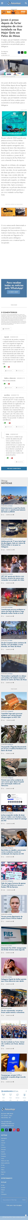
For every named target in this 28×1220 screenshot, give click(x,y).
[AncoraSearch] (26, 3)
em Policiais (10, 506)
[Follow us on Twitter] (10, 1130)
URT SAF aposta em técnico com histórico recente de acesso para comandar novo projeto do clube (12, 578)
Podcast (3, 1190)
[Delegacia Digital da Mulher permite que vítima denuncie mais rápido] (14, 966)
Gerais (2, 1158)
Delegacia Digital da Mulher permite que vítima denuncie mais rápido (13, 980)
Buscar (24, 1200)
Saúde (2, 1174)
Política (2, 1169)
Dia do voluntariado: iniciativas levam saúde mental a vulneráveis (12, 1011)
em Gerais (9, 914)
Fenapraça (3, 1156)
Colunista (3, 1143)
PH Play (2, 1165)
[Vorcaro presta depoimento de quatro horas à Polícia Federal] (14, 904)
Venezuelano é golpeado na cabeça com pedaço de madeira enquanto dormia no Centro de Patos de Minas (14, 678)
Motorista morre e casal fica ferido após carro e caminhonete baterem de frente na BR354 (13, 510)
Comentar (6, 329)
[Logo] (14, 3)
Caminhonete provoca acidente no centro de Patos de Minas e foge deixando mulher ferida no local (13, 611)
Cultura (2, 1145)
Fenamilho (3, 1154)
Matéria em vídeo (5, 1160)
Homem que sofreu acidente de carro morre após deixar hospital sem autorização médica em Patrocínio (12, 783)
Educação (3, 1149)
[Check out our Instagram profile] (14, 1130)
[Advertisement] (14, 1218)
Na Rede (3, 1187)
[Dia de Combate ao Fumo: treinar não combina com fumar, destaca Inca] (14, 1029)
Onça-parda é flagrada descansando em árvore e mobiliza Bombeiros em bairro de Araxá (13, 749)
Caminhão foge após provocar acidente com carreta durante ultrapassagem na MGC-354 (11, 715)
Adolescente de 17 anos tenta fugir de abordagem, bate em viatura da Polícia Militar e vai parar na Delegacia (13, 544)
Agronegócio (4, 1138)
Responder (9, 370)
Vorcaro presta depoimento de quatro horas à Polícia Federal (11, 917)
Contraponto (3, 1194)
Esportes (3, 1152)
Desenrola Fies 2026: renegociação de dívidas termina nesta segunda (13, 949)
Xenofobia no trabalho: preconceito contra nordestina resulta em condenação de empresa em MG (13, 852)
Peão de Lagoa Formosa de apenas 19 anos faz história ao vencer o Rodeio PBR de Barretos (13, 885)
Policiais (3, 1167)
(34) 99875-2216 (10, 1123)
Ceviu (2, 1192)
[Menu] (2, 3)
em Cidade (9, 640)
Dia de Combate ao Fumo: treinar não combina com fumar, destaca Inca (12, 1044)
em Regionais (10, 711)
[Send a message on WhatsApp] (2, 1130)
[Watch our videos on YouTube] (18, 1130)
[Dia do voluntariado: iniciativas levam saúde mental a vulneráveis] (14, 998)
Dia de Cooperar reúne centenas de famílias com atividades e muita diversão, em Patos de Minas (13, 645)
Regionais (3, 1172)
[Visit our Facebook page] (6, 1130)
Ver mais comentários (14, 468)
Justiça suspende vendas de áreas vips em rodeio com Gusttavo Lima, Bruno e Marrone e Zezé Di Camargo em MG (14, 818)
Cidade (2, 1140)
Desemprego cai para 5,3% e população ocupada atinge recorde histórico (13, 1077)
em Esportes (10, 574)
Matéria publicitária (5, 1163)
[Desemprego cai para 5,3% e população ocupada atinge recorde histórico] (14, 1062)
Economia (3, 1147)
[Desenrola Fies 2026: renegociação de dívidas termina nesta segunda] (14, 935)
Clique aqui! (13, 292)
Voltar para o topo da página (14, 1205)
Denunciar (20, 370)
